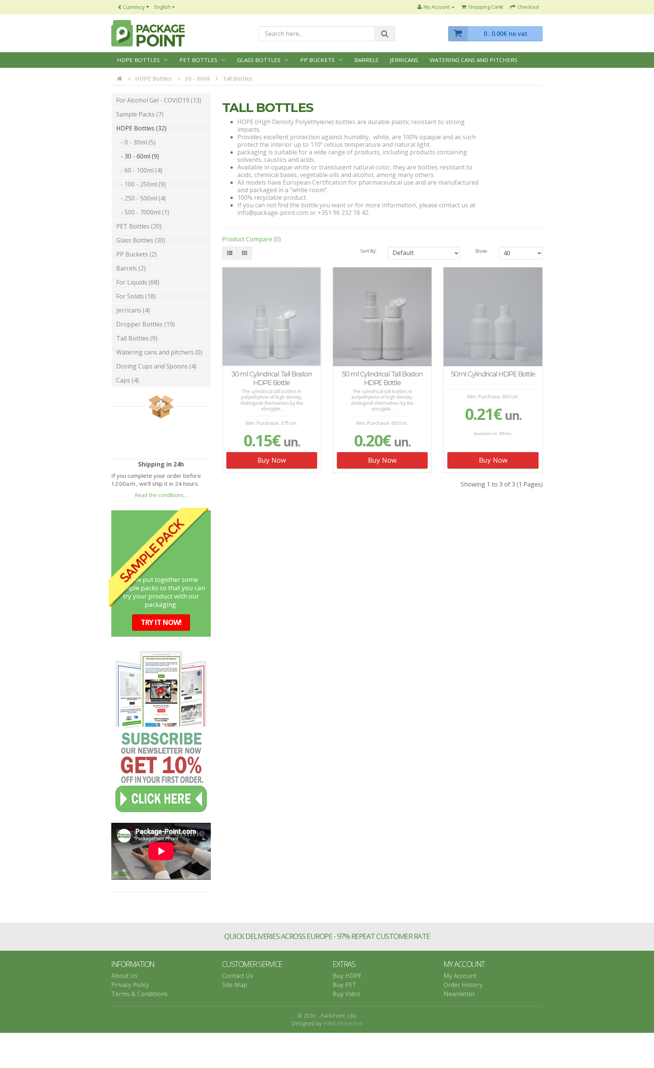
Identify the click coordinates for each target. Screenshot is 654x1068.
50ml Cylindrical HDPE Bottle (493, 374)
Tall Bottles (237, 78)
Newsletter (459, 990)
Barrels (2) (131, 268)
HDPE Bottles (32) (141, 128)
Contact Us (237, 972)
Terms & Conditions (139, 990)
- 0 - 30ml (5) (136, 142)
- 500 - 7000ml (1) (142, 212)
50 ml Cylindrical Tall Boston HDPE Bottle (382, 378)
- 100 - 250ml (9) (141, 184)
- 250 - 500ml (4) (141, 198)
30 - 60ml (197, 78)
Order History (463, 981)
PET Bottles (198, 60)
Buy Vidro (346, 990)
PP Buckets (317, 60)
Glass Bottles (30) (140, 240)
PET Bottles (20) (139, 226)
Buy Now (271, 460)
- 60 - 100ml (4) (139, 170)
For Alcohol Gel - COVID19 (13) (158, 100)
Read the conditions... (161, 495)
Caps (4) (127, 380)
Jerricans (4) (133, 310)
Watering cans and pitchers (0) (159, 352)
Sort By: (368, 251)
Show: (481, 251)
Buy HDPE (347, 972)
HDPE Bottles (138, 60)
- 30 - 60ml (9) (137, 156)
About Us (124, 972)
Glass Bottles (258, 60)
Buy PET (345, 981)
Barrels (366, 60)
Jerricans (404, 60)
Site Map (234, 981)
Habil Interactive (343, 1019)
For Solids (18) (136, 296)
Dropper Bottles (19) (145, 324)
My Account (460, 972)
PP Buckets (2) (136, 254)
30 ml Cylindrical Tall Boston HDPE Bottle (271, 378)
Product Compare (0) (251, 239)
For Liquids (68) (137, 282)
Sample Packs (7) (140, 114)
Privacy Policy (130, 981)
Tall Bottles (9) (136, 338)
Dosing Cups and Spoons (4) (156, 366)
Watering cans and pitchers (473, 60)
